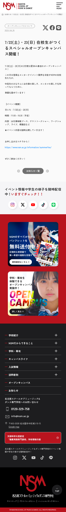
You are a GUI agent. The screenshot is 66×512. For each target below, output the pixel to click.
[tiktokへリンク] (43, 204)
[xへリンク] (22, 204)
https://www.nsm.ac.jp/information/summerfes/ (28, 147)
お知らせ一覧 (33, 170)
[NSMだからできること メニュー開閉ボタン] (56, 343)
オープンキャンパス (19, 382)
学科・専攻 (15, 351)
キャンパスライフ (18, 359)
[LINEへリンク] (51, 458)
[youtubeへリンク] (33, 204)
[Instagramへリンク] (15, 458)
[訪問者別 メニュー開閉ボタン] (56, 374)
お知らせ (8, 14)
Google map (14, 426)
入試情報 (13, 367)
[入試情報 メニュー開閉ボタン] (56, 366)
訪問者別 (13, 374)
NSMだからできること (21, 343)
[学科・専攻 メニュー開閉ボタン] (56, 351)
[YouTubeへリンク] (33, 458)
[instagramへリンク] (12, 204)
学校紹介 (13, 335)
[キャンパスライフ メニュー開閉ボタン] (56, 358)
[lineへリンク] (53, 204)
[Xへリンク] (24, 458)
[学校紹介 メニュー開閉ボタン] (56, 335)
